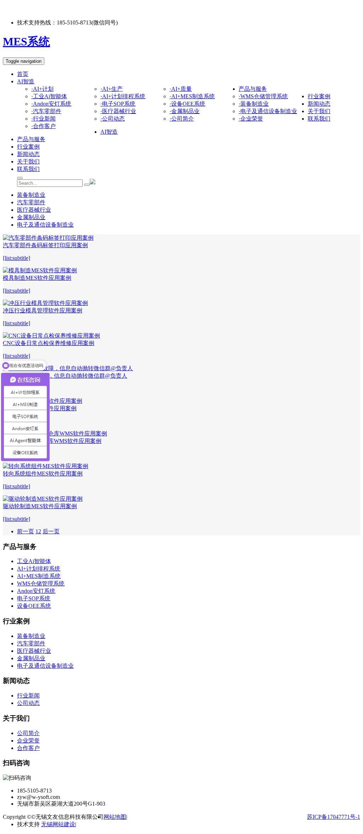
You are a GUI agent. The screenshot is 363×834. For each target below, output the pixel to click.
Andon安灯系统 (51, 104)
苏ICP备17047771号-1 (333, 817)
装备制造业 (254, 104)
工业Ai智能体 (49, 96)
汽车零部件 (46, 111)
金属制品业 (184, 111)
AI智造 (25, 81)
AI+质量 (180, 89)
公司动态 (112, 119)
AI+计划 (42, 89)
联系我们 (319, 119)
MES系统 (26, 41)
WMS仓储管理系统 (263, 96)
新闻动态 (319, 104)
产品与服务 (253, 89)
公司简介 (181, 119)
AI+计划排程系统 (122, 96)
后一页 (51, 531)
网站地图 (115, 817)
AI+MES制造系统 (192, 96)
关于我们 (319, 111)
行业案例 (319, 96)
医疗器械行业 (118, 111)
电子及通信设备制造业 (268, 111)
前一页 (25, 531)
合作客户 (43, 126)
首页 (22, 74)
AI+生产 (111, 89)
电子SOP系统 (117, 104)
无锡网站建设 (58, 824)
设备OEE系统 (187, 104)
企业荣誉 (251, 119)
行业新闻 (43, 119)
